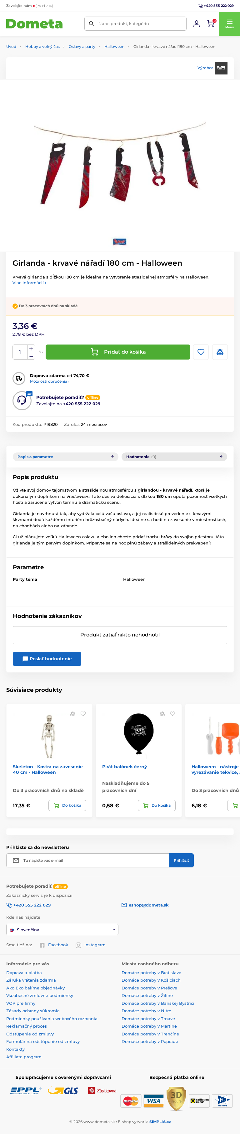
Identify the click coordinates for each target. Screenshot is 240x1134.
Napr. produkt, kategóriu (123, 23)
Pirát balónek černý (124, 766)
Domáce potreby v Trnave (148, 1018)
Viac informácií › (29, 282)
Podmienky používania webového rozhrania (52, 1018)
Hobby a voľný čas (42, 46)
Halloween (114, 46)
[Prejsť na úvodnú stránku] (34, 24)
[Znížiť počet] (31, 356)
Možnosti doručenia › (49, 381)
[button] (229, 24)
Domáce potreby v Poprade (150, 1041)
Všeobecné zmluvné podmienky (39, 995)
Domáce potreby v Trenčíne (150, 1033)
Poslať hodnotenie (50, 659)
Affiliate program (24, 1056)
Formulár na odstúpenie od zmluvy (43, 1041)
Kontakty (15, 1049)
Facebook (58, 944)
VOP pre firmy (20, 1003)
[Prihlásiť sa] (196, 24)
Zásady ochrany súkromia (33, 1010)
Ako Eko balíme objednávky (35, 987)
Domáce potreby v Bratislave (151, 972)
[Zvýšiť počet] (31, 348)
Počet (20, 352)
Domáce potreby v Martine (149, 1026)
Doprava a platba (24, 972)
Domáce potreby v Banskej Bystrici (158, 1003)
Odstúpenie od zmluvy (30, 1033)
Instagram (95, 944)
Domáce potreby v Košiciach (151, 980)
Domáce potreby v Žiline (147, 995)
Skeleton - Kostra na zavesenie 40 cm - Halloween (48, 769)
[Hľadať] (91, 24)
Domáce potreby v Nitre (146, 1010)
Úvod (11, 46)
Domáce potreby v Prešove (149, 987)
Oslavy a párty (82, 46)
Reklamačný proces (26, 1026)
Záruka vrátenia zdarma (31, 980)
